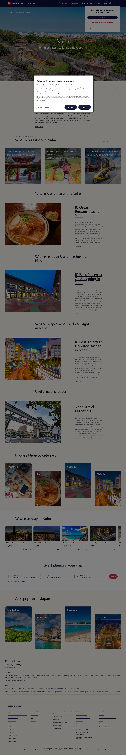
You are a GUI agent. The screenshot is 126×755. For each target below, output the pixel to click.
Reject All (70, 107)
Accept (84, 107)
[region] (64, 94)
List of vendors (40, 100)
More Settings (43, 107)
